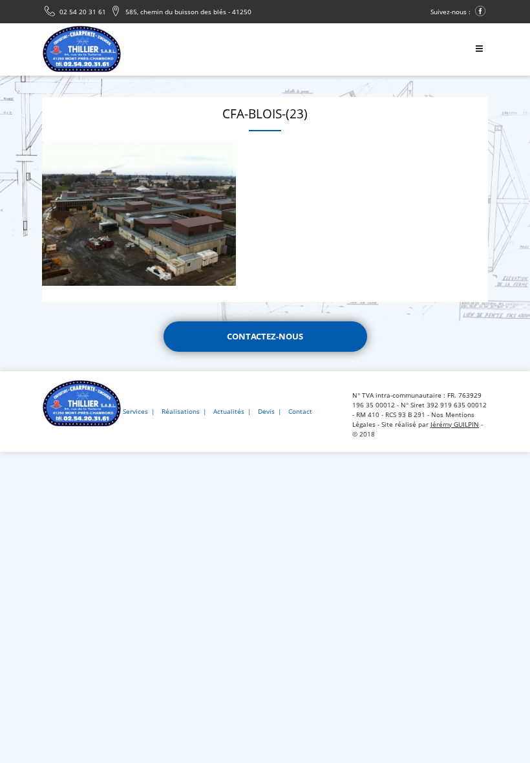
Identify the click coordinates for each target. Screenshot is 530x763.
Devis (266, 411)
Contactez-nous (265, 336)
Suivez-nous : (451, 11)
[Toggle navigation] (479, 49)
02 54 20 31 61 (82, 11)
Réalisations (181, 411)
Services (135, 411)
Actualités (228, 411)
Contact (300, 411)
